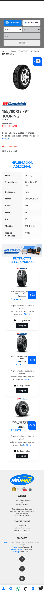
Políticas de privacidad (22, 528)
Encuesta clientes (22, 505)
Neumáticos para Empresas (22, 509)
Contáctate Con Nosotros (22, 500)
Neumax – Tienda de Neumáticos (22, 511)
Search (11, 589)
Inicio (7, 51)
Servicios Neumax (22, 513)
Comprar (22, 325)
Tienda (13, 51)
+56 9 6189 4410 (26, 552)
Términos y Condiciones (22, 530)
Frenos (22, 507)
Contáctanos (22, 526)
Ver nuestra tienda (22, 533)
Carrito (39, 586)
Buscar (22, 43)
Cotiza (22, 502)
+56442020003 (28, 549)
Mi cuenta (3, 589)
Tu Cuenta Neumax (22, 516)
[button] (38, 61)
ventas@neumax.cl (25, 547)
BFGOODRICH (23, 51)
